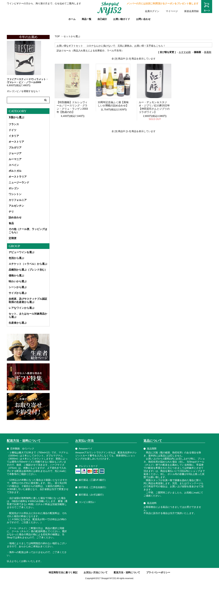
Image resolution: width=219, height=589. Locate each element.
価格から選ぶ (16, 275)
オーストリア (16, 141)
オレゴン (14, 188)
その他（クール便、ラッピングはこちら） (28, 231)
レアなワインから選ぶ (21, 307)
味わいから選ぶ (18, 281)
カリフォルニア (18, 199)
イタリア (14, 135)
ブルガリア (15, 147)
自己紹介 (102, 19)
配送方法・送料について (127, 572)
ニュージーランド (19, 182)
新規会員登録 (191, 11)
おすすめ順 (185, 52)
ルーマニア (15, 159)
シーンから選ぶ (18, 287)
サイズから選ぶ (18, 292)
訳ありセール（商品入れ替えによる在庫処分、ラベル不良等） (90, 50)
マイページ (172, 11)
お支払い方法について (96, 572)
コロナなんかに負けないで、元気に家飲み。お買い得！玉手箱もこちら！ (125, 45)
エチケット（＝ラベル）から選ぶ (28, 263)
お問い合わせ (143, 19)
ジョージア (15, 153)
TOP (57, 36)
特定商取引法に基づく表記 (63, 572)
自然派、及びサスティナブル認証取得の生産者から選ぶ (28, 300)
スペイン (14, 164)
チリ (11, 211)
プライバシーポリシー (158, 572)
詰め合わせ (15, 217)
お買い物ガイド (121, 19)
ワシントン (15, 194)
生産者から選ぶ (18, 322)
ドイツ (12, 129)
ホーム (72, 19)
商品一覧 (86, 19)
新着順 (207, 52)
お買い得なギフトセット (70, 45)
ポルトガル (15, 170)
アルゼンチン (16, 205)
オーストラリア (18, 176)
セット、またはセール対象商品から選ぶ (28, 315)
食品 (11, 223)
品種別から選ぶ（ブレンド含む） (28, 269)
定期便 (12, 238)
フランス (14, 124)
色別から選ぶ (16, 257)
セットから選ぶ (71, 36)
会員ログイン (152, 11)
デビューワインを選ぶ (21, 252)
